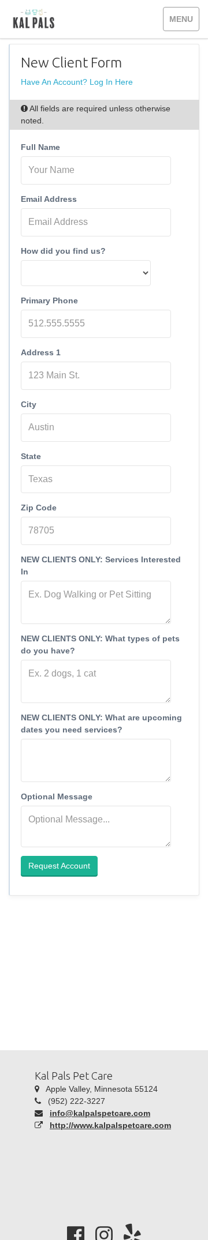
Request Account (59, 865)
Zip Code (39, 507)
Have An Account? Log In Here (77, 82)
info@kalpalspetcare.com (100, 1113)
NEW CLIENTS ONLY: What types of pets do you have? (100, 644)
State (31, 456)
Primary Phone (49, 300)
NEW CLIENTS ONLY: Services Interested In (101, 565)
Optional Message (56, 796)
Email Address (49, 199)
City (28, 404)
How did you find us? (63, 250)
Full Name (40, 147)
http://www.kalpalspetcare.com (110, 1125)
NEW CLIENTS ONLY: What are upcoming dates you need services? (101, 723)
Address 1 (41, 352)
